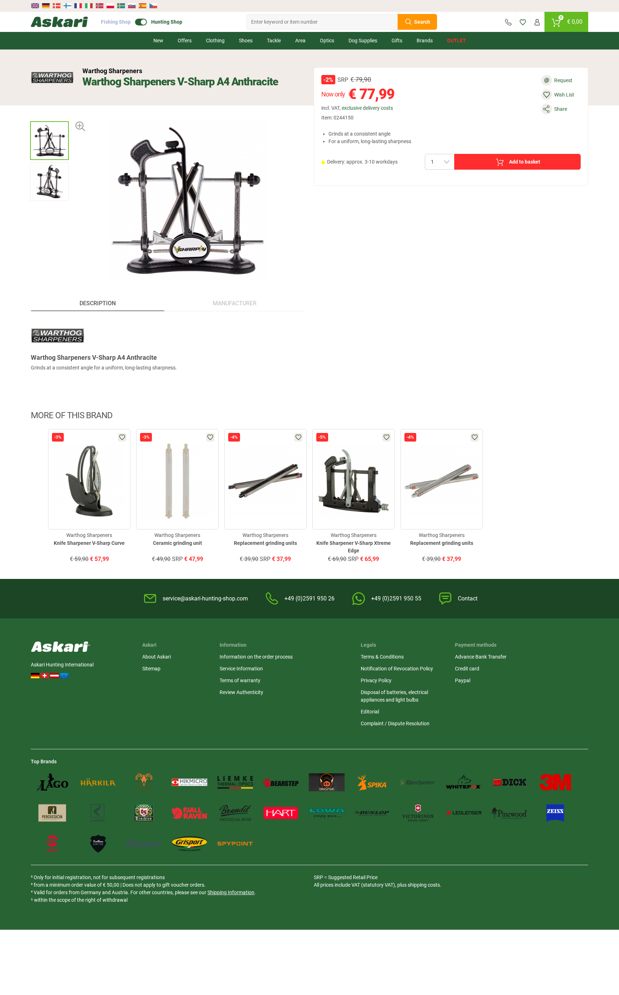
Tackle (274, 40)
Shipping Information (230, 892)
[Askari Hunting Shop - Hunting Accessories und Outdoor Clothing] (59, 21)
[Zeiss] (555, 813)
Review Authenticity (241, 692)
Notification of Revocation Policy (397, 668)
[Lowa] (327, 813)
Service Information (241, 668)
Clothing (215, 40)
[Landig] (98, 813)
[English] (35, 5)
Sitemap (151, 668)
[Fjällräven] (189, 813)
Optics (327, 40)
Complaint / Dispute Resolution (395, 723)
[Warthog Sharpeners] (52, 77)
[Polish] (110, 5)
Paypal (462, 680)
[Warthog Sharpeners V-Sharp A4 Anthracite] (49, 140)
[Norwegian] (99, 5)
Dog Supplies (363, 40)
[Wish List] (522, 22)
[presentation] (49, 115)
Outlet (456, 40)
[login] (537, 22)
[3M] (555, 782)
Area (300, 40)
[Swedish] (121, 5)
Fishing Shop (116, 22)
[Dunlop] (372, 813)
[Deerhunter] (418, 782)
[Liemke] (235, 782)
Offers (185, 40)
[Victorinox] (418, 813)
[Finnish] (67, 5)
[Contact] (508, 22)
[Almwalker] (144, 782)
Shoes (246, 40)
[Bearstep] (281, 782)
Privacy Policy (376, 680)
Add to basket (524, 162)
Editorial (370, 712)
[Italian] (88, 5)
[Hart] (281, 813)
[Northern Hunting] (98, 844)
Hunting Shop (166, 22)
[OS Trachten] (144, 813)
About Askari (156, 657)
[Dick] (509, 782)
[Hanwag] (52, 844)
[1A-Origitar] (327, 782)
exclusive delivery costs (367, 108)
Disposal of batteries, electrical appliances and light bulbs (394, 696)
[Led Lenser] (464, 813)
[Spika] (372, 782)
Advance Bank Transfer (481, 657)
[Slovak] (131, 5)
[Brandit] (235, 813)
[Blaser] (144, 844)
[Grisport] (189, 844)
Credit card (467, 668)
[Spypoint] (235, 844)
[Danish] (56, 5)
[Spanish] (142, 5)
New (158, 40)
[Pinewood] (509, 813)
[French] (78, 5)
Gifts (397, 40)
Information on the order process (256, 657)
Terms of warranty (240, 680)
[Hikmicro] (189, 782)
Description (98, 303)
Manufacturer (234, 303)
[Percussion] (52, 813)
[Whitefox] (464, 782)
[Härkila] (98, 782)
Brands (425, 40)
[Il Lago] (52, 782)
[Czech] (153, 5)
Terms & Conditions (382, 657)
